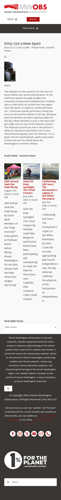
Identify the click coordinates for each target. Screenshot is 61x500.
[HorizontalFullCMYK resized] (25, 5)
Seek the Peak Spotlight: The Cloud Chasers (29, 187)
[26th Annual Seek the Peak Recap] (14, 171)
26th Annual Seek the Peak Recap (11, 184)
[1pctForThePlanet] (25, 452)
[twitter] (27, 434)
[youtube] (34, 434)
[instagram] (20, 434)
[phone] (48, 434)
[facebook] (13, 434)
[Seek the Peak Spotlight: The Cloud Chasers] (33, 171)
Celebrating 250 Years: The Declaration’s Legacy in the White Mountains (50, 190)
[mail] (41, 434)
